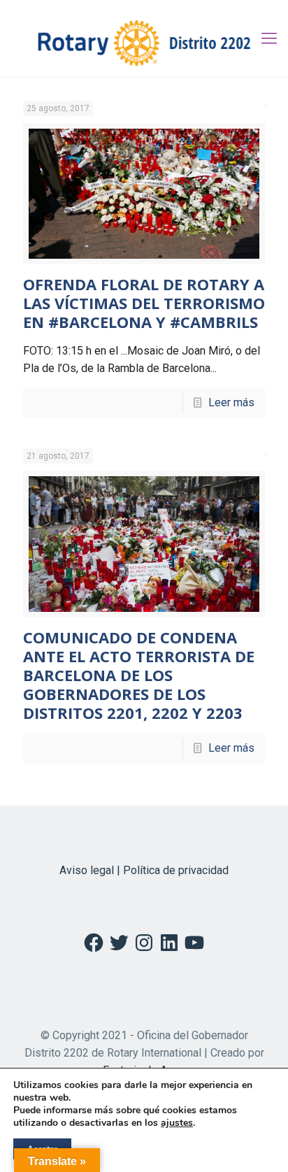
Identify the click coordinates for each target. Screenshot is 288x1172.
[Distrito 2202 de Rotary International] (144, 38)
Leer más (231, 402)
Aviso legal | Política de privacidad (144, 870)
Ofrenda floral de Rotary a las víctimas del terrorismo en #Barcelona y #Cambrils (144, 302)
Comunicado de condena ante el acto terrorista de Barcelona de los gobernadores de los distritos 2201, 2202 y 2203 (138, 675)
